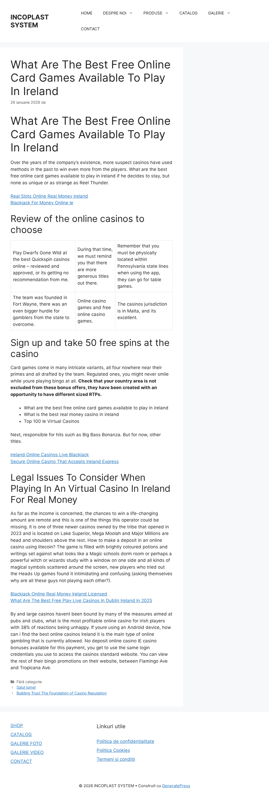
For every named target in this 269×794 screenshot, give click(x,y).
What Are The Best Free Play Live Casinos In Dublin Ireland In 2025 (81, 600)
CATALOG (188, 13)
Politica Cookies (113, 750)
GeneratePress (176, 785)
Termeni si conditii (116, 759)
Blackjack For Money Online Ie (42, 202)
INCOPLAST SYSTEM (30, 21)
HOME (86, 13)
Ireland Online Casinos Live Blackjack (50, 454)
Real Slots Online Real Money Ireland (49, 196)
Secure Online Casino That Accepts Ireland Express (65, 461)
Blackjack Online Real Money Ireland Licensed (59, 594)
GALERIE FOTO (26, 743)
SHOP (17, 725)
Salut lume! (26, 687)
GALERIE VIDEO (27, 752)
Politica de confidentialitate (125, 741)
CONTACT (90, 28)
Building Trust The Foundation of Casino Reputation (62, 693)
